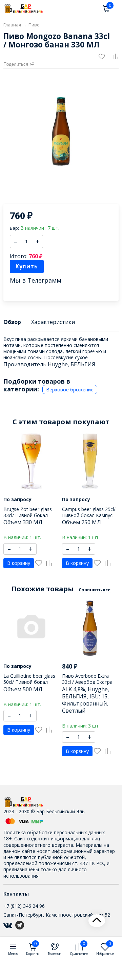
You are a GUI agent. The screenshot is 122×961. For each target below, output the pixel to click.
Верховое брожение (70, 389)
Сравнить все (94, 590)
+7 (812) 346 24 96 (24, 906)
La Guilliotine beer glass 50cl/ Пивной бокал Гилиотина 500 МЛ (29, 682)
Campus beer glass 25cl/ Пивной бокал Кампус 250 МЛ (89, 515)
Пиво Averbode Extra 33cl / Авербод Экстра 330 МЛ (87, 682)
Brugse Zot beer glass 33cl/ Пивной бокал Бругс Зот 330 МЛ (27, 515)
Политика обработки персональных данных (54, 832)
